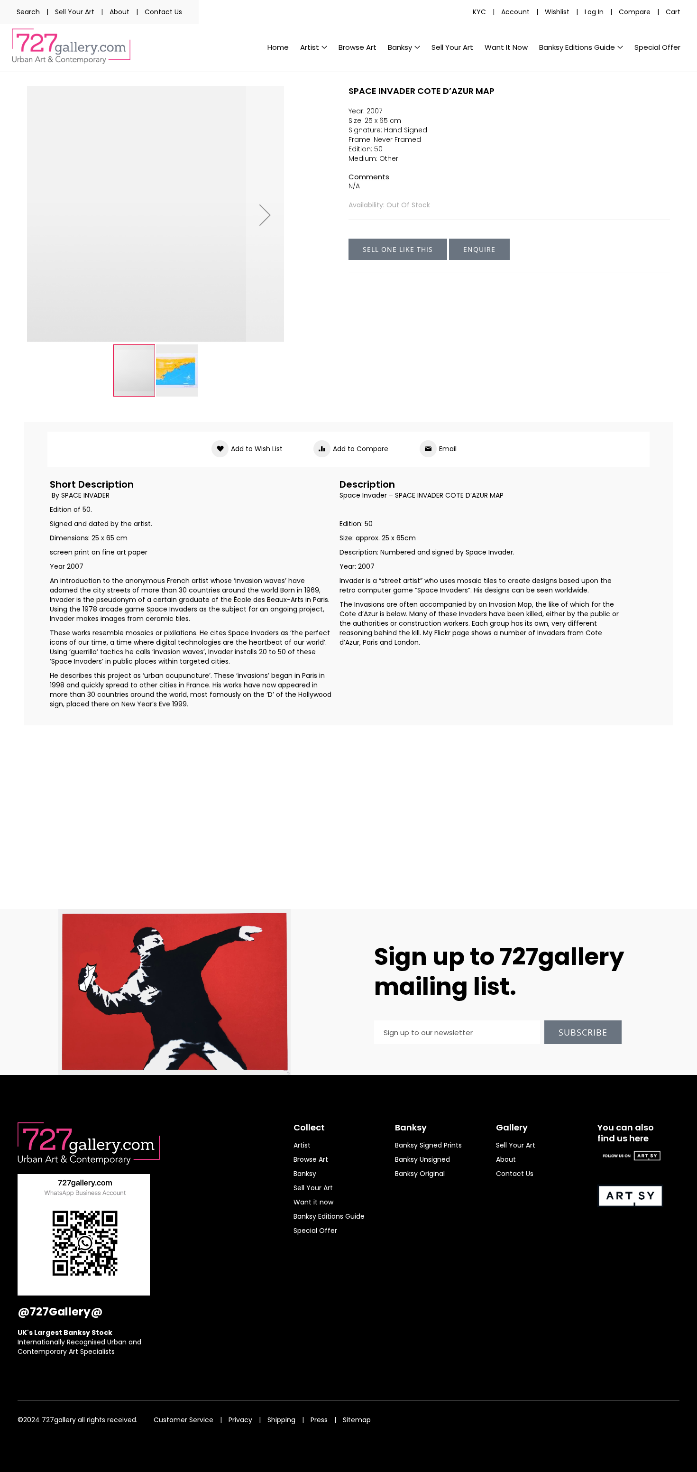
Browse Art (310, 1159)
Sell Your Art (74, 12)
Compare (635, 12)
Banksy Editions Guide (329, 1216)
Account (515, 12)
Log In (594, 12)
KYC (479, 12)
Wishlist (557, 12)
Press (319, 1420)
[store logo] (71, 46)
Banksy (304, 1173)
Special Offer (315, 1230)
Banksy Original (420, 1173)
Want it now (313, 1202)
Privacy (240, 1420)
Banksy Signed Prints (428, 1145)
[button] (265, 214)
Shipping (281, 1420)
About (119, 12)
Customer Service (183, 1420)
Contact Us (163, 12)
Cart (673, 12)
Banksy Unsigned (422, 1159)
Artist (302, 1145)
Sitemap (357, 1420)
